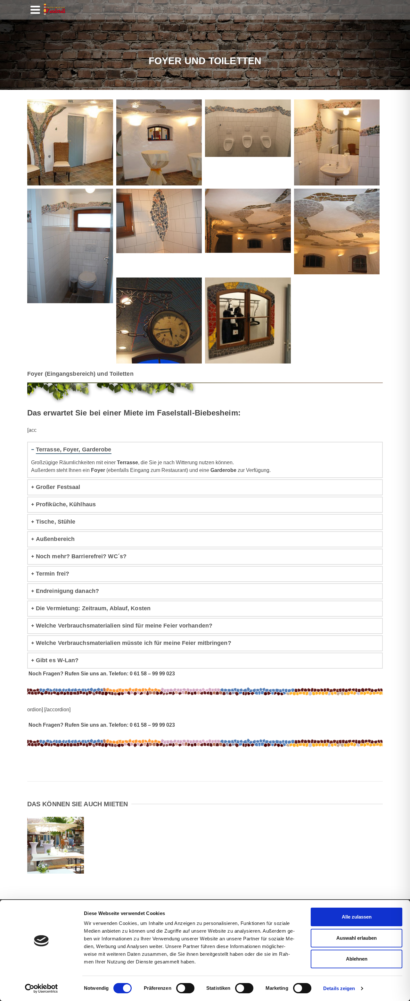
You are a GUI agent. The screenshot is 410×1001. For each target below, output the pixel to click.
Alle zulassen (357, 917)
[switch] (185, 988)
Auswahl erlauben (356, 938)
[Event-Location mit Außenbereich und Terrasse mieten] (84, 828)
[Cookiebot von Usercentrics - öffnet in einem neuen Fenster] (41, 988)
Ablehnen (356, 959)
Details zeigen (339, 988)
